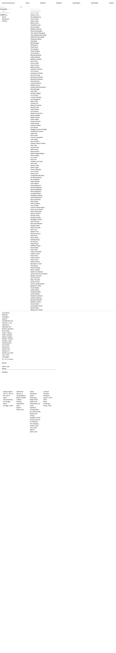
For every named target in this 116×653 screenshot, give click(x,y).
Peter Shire (34, 256)
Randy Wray (35, 308)
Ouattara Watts (36, 292)
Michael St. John (36, 264)
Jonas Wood (35, 304)
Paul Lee (34, 159)
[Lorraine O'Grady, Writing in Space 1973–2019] (49, 382)
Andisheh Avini (36, 25)
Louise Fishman (36, 97)
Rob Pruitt (34, 235)
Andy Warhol (35, 290)
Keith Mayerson (36, 185)
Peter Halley (35, 119)
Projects (43, 3)
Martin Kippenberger (37, 153)
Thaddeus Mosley (36, 195)
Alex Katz (34, 145)
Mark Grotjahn (35, 115)
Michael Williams (36, 300)
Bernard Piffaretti (36, 223)
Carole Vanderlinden (37, 284)
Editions (59, 3)
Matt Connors (35, 67)
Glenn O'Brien (35, 203)
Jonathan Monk (36, 193)
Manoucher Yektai (37, 310)
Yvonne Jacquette (37, 137)
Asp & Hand (35, 19)
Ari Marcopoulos (36, 177)
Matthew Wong (36, 302)
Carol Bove (34, 47)
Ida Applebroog (36, 17)
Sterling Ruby (35, 240)
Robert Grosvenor (37, 113)
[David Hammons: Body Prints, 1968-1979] (35, 382)
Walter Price (35, 231)
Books (4, 368)
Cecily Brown (35, 53)
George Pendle (36, 217)
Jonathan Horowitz (37, 131)
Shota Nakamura (36, 197)
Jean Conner (35, 65)
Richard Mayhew (36, 187)
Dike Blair (34, 41)
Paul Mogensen (36, 191)
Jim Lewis (34, 163)
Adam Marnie (35, 181)
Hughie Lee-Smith (37, 161)
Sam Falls (34, 91)
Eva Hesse (34, 127)
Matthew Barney (36, 29)
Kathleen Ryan (36, 246)
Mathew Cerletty (36, 59)
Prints (4, 17)
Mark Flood (34, 101)
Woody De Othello (37, 77)
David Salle (34, 248)
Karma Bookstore (8, 3)
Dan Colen (34, 61)
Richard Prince (36, 233)
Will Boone (34, 45)
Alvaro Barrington (36, 31)
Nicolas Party (35, 215)
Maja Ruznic (35, 244)
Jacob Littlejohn (36, 169)
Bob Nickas (34, 201)
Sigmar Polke (35, 225)
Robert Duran (35, 85)
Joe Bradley (35, 49)
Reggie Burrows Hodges (39, 129)
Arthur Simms (35, 258)
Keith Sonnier (35, 262)
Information (76, 3)
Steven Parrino (36, 213)
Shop (27, 3)
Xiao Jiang (34, 139)
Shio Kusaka (35, 155)
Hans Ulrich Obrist (37, 209)
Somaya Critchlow (37, 73)
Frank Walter (35, 288)
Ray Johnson (35, 141)
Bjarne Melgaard (36, 189)
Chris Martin (35, 183)
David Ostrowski (36, 211)
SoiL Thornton (35, 278)
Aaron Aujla (34, 21)
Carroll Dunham (36, 83)
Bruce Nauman (36, 199)
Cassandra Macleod (37, 175)
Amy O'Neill (35, 205)
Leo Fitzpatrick (35, 99)
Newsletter (94, 3)
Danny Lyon (35, 173)
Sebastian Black (36, 39)
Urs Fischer (34, 95)
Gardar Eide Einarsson (38, 87)
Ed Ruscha (34, 242)
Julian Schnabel (36, 252)
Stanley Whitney (36, 298)
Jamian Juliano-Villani (38, 143)
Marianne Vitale (36, 286)
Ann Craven (35, 71)
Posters (4, 21)
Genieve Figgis (36, 93)
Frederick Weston (36, 296)
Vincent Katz (35, 147)
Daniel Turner (35, 282)
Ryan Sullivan (35, 270)
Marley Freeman (36, 105)
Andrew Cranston (36, 69)
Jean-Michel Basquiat (38, 33)
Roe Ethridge (35, 89)
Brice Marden (35, 179)
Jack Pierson (35, 221)
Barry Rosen (35, 237)
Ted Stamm (34, 266)
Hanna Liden (35, 165)
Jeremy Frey (35, 107)
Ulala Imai (34, 133)
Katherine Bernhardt (37, 37)
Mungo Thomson (36, 276)
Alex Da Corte (35, 75)
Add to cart (5, 366)
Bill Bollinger (35, 43)
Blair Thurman (35, 280)
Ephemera (5, 19)
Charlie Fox (34, 103)
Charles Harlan (36, 125)
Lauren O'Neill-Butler (38, 207)
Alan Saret (34, 250)
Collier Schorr (35, 254)
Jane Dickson (35, 81)
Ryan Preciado (36, 227)
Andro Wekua (35, 294)
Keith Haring (35, 123)
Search (111, 3)
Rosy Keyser (35, 151)
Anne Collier (35, 63)
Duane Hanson (36, 121)
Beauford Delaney (37, 79)
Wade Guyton (35, 117)
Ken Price (34, 229)
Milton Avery (35, 23)
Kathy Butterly (35, 57)
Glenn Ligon (35, 167)
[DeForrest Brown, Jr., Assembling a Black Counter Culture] (22, 382)
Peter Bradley (35, 51)
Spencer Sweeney (37, 272)
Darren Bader (35, 27)
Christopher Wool (36, 306)
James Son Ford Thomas (39, 274)
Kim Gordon (35, 111)
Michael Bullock (36, 55)
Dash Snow (34, 260)
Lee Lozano (34, 171)
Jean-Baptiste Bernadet (39, 35)
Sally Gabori (35, 109)
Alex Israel (34, 135)
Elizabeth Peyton (36, 219)
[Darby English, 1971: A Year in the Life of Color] (8, 382)
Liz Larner (34, 157)
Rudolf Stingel (35, 268)
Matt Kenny (34, 149)
